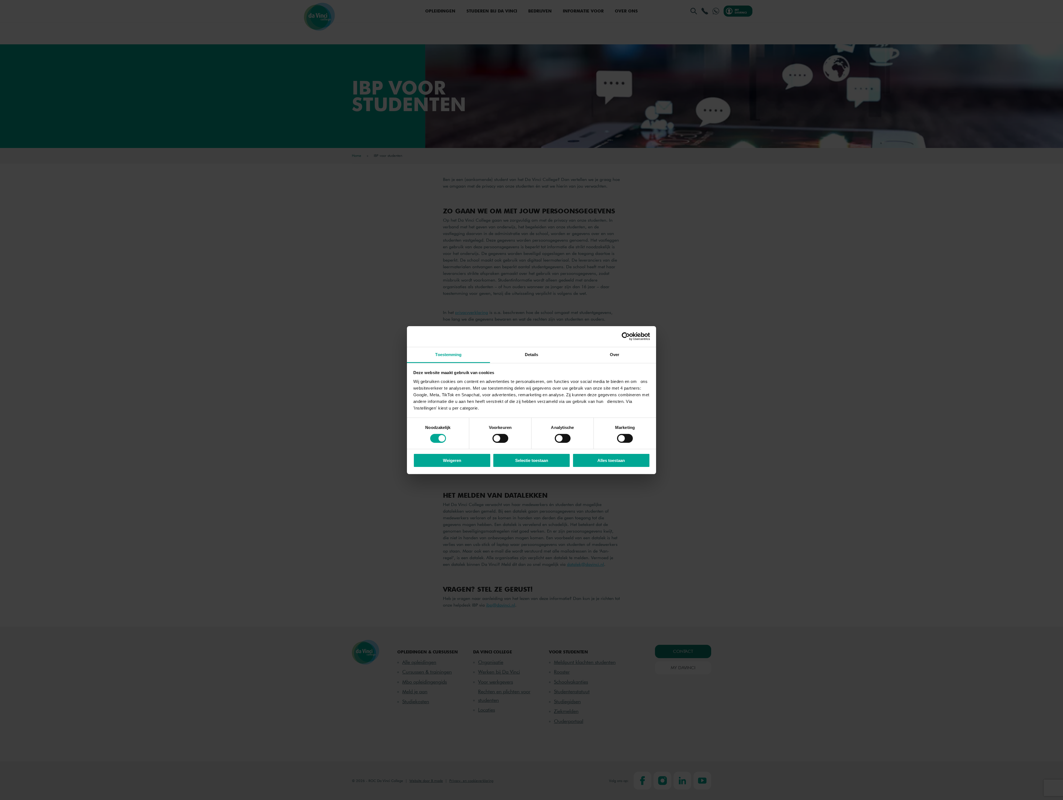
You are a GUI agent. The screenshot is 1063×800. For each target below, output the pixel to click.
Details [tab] (531, 354)
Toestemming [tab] (448, 354)
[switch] (500, 438)
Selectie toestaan (531, 460)
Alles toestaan (611, 460)
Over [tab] (614, 354)
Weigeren (452, 460)
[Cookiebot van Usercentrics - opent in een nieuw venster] (626, 336)
